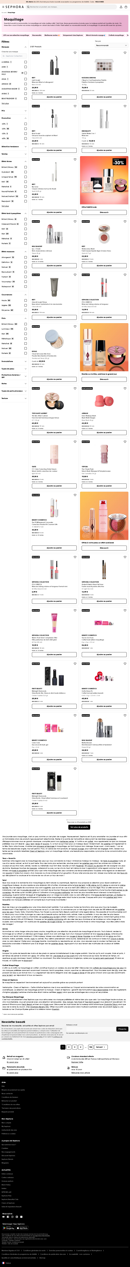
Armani (70, 1002)
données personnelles (34, 1037)
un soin (14, 958)
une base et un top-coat (63, 956)
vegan (59, 992)
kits (116, 970)
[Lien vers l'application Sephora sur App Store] (22, 1228)
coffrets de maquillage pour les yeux (108, 968)
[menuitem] (121, 6)
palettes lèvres (57, 944)
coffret (90, 841)
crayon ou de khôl (95, 866)
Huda (46, 1004)
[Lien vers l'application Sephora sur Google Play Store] (8, 1228)
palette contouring (55, 919)
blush (31, 895)
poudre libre (21, 897)
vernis (33, 956)
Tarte (115, 1007)
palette (25, 907)
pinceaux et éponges (46, 846)
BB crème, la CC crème (98, 885)
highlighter (41, 895)
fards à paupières (110, 861)
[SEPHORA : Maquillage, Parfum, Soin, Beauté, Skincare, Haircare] (15, 7)
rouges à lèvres (76, 936)
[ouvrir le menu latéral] (3, 7)
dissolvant (28, 961)
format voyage (77, 849)
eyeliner (80, 866)
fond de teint (79, 885)
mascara (33, 868)
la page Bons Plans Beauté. (41, 1235)
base (37, 941)
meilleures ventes (67, 841)
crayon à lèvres (117, 939)
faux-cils (123, 873)
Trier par (98, 41)
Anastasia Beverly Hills (39, 1007)
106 (90, 1047)
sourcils (46, 844)
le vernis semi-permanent (103, 958)
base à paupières (19, 871)
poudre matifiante (62, 892)
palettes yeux (88, 863)
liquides (87, 936)
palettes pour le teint (51, 917)
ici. (47, 1234)
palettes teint (111, 897)
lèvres (37, 844)
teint (32, 844)
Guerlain (55, 1009)
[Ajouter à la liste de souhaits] (75, 52)
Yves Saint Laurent (92, 1002)
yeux (28, 844)
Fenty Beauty (27, 1004)
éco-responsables (100, 990)
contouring (7, 895)
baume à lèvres (103, 934)
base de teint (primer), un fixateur (109, 895)
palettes (107, 844)
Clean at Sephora (37, 851)
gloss (111, 936)
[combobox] (111, 45)
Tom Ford (78, 1002)
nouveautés (111, 839)
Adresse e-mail (71, 1025)
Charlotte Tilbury (111, 1004)
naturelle (14, 992)
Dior (64, 1002)
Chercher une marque (10, 52)
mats (33, 939)
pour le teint (7, 975)
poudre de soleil (29, 890)
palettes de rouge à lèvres (51, 922)
